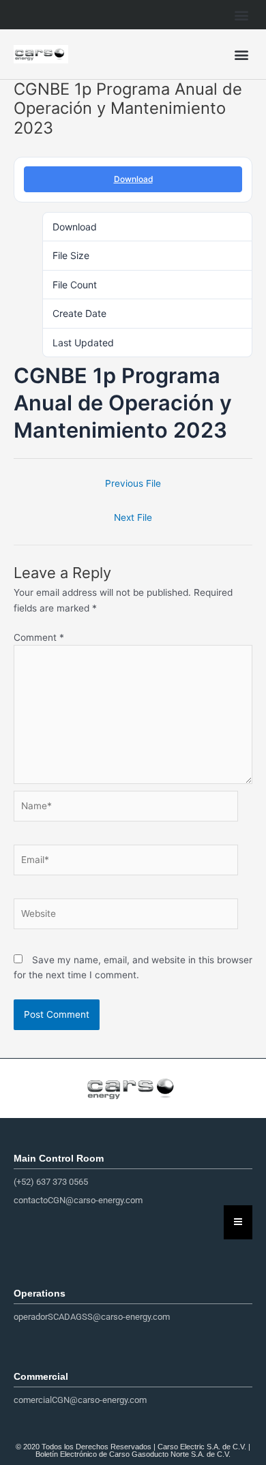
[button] (241, 14)
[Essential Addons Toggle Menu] (238, 1222)
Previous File (133, 483)
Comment (39, 637)
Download (133, 179)
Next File (133, 517)
